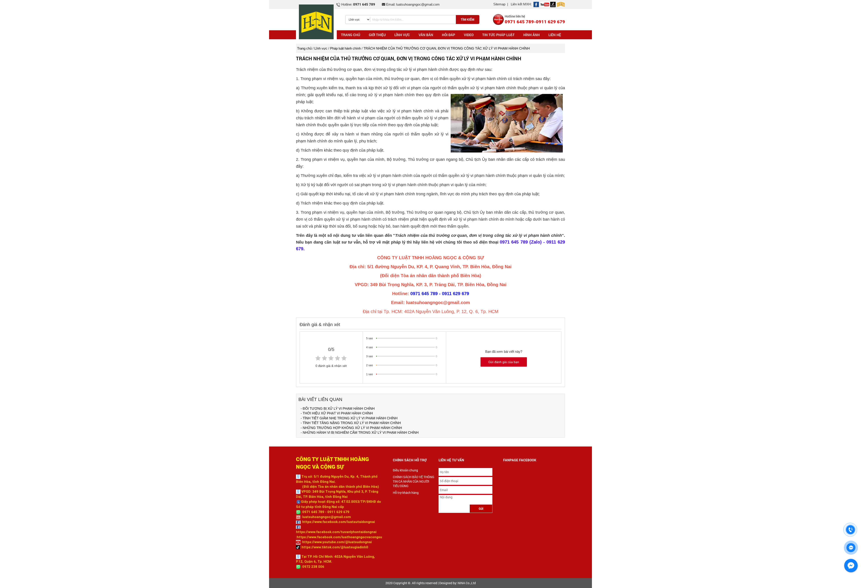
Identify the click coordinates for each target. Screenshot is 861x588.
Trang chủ (304, 48)
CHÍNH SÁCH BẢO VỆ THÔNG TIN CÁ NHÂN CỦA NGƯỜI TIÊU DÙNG (413, 481)
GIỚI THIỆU (377, 35)
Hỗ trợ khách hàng (406, 492)
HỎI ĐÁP (448, 35)
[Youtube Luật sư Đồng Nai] (544, 4)
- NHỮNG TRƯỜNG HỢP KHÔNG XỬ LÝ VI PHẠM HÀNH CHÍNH (351, 428)
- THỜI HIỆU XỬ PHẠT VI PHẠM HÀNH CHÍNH (337, 413)
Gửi (481, 508)
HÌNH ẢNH (531, 35)
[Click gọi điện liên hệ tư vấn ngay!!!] (850, 529)
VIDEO (469, 35)
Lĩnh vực (320, 48)
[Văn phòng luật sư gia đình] (536, 4)
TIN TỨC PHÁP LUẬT (498, 35)
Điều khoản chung (405, 470)
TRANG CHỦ (350, 35)
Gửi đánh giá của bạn (503, 362)
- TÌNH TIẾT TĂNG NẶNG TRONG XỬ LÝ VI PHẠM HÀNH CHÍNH (351, 423)
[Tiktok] (553, 4)
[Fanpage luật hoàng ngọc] (561, 4)
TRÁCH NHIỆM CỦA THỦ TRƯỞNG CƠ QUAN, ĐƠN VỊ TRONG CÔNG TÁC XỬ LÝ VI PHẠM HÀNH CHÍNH (446, 48)
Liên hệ (554, 35)
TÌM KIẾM (467, 19)
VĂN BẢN (426, 35)
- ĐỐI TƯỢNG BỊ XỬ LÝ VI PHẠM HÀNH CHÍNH (338, 408)
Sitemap (499, 4)
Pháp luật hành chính (345, 48)
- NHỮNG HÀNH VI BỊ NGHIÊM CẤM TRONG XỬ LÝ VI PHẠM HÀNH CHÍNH (360, 432)
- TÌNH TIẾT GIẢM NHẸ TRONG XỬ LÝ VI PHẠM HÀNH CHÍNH (349, 418)
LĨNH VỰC (402, 35)
